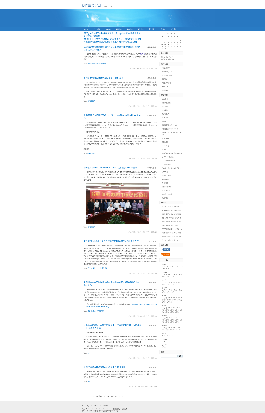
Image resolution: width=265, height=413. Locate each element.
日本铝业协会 (166, 164)
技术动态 (108, 29)
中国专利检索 (166, 187)
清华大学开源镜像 (167, 157)
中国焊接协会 (166, 103)
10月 (169, 274)
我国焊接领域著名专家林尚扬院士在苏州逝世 (104, 367)
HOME (86, 29)
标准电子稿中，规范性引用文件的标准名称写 (176, 207)
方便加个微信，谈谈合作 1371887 (173, 240)
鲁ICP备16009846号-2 (112, 411)
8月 (175, 298)
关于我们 (173, 29)
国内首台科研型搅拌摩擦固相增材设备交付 (103, 78)
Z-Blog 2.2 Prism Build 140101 (98, 406)
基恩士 (164, 149)
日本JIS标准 (166, 190)
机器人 (93, 311)
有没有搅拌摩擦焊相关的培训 (171, 210)
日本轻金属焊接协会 (168, 161)
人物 (88, 353)
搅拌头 (164, 121)
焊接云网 (165, 118)
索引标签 (152, 29)
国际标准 (119, 29)
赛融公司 (165, 142)
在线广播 (165, 198)
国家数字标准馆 (167, 194)
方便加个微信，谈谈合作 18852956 (173, 236)
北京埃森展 (165, 138)
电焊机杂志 (165, 114)
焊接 (94, 268)
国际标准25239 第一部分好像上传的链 (174, 218)
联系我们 (166, 90)
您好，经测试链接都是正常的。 (172, 221)
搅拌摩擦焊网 (91, 5)
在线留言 (163, 29)
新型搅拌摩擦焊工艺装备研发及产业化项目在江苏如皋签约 (110, 167)
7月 (164, 266)
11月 (164, 274)
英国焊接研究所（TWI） (170, 125)
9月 (175, 274)
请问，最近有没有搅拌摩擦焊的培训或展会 (175, 214)
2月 (169, 276)
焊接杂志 (165, 106)
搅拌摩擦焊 (102, 63)
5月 (174, 266)
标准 (88, 311)
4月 (174, 300)
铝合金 (142, 54)
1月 (168, 268)
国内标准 (130, 29)
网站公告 (166, 68)
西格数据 (165, 183)
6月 (169, 266)
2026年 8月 (171, 34)
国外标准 (141, 29)
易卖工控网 (165, 179)
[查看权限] (171, 59)
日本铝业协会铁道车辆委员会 (171, 168)
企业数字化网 (166, 175)
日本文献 (165, 172)
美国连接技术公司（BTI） (170, 129)
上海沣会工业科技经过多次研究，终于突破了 (176, 233)
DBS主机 (165, 99)
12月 (164, 282)
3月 (179, 266)
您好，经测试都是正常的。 (170, 225)
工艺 (97, 268)
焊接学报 (165, 110)
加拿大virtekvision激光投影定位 (172, 153)
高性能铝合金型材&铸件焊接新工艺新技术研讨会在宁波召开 (111, 241)
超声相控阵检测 (92, 63)
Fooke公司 (165, 146)
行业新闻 (97, 29)
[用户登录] (164, 59)
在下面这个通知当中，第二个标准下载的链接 (176, 229)
